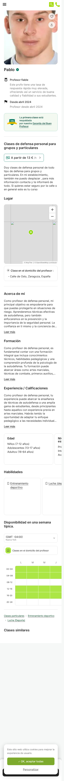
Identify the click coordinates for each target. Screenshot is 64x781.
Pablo (9, 69)
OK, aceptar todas (31, 761)
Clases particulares (14, 615)
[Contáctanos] (57, 4)
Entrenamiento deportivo (19, 485)
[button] (51, 16)
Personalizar (31, 769)
